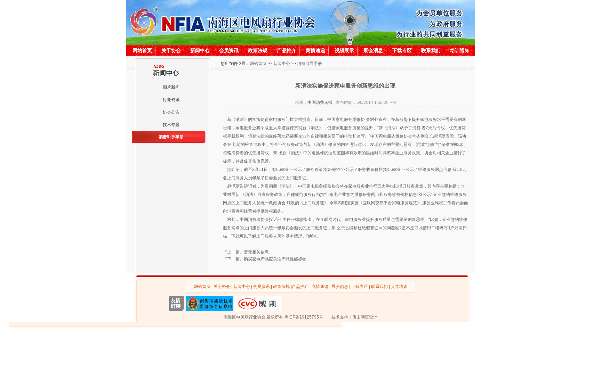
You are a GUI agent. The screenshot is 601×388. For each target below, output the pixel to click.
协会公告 (171, 112)
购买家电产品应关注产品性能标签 (275, 259)
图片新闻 (171, 87)
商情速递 (315, 50)
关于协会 (171, 50)
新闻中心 (200, 50)
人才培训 (399, 286)
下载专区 (402, 50)
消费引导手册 (171, 137)
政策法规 (257, 50)
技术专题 (171, 124)
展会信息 (339, 286)
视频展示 (344, 50)
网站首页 (142, 50)
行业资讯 (171, 99)
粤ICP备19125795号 (303, 317)
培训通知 (460, 50)
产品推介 (286, 50)
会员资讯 (229, 50)
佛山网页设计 (364, 317)
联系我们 (431, 50)
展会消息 (373, 50)
